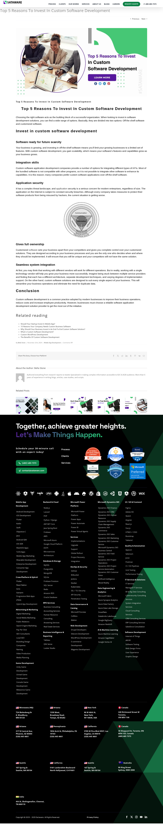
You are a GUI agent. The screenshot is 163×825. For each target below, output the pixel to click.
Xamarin (19, 592)
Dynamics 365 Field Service (106, 555)
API (134, 168)
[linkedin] (146, 817)
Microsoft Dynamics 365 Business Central (108, 549)
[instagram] (136, 817)
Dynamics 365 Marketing (108, 538)
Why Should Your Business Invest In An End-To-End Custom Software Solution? (53, 329)
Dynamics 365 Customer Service (108, 543)
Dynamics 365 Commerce (104, 529)
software (33, 250)
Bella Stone (21, 343)
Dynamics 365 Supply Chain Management (107, 523)
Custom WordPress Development (34, 334)
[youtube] (141, 817)
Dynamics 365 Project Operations (107, 561)
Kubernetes (75, 587)
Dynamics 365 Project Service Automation (107, 567)
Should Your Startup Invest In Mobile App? (38, 324)
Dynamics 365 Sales (106, 534)
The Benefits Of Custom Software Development (40, 337)
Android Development (25, 511)
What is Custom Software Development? (37, 332)
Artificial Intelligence (106, 579)
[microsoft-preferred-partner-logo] (138, 464)
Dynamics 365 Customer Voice (108, 573)
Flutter (19, 581)
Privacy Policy (93, 817)
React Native (21, 585)
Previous (135, 19)
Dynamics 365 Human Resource (107, 516)
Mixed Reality (103, 583)
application (61, 188)
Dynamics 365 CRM (106, 512)
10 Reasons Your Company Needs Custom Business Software (46, 326)
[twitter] (131, 817)
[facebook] (127, 817)
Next (143, 19)
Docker (74, 583)
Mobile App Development (52, 343)
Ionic (18, 589)
